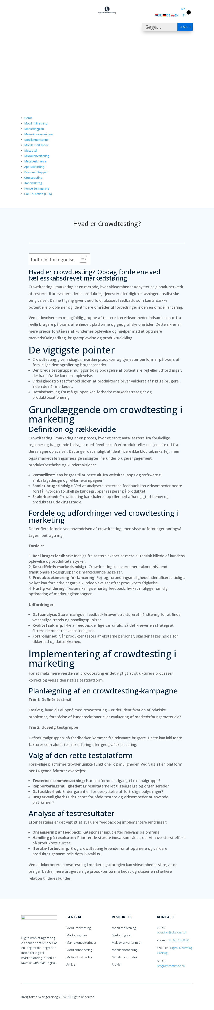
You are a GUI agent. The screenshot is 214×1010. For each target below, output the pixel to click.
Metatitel (30, 150)
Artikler (71, 964)
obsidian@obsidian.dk (172, 932)
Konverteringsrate (36, 188)
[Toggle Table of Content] (81, 259)
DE (168, 15)
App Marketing (34, 167)
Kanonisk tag (33, 183)
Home (28, 118)
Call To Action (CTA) (38, 194)
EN (176, 15)
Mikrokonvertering (36, 156)
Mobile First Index (36, 145)
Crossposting (33, 178)
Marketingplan (34, 129)
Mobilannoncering (36, 140)
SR (160, 15)
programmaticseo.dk (171, 966)
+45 (178, 940)
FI (184, 15)
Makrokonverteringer (38, 134)
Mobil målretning (35, 123)
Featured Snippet (36, 172)
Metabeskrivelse (35, 161)
